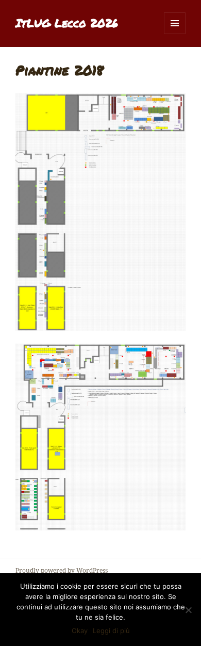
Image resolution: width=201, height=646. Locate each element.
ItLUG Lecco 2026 (66, 23)
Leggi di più (111, 630)
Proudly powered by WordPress (61, 570)
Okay (80, 630)
